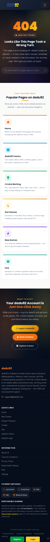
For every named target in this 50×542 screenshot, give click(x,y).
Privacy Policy (7, 461)
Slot (3, 430)
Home (4, 412)
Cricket (4, 425)
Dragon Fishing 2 (9, 421)
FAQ (3, 470)
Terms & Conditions (10, 457)
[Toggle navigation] (44, 5)
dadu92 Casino (8, 434)
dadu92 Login (7, 438)
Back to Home (26, 337)
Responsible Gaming (10, 466)
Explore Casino (26, 346)
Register (17, 539)
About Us (5, 453)
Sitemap (5, 474)
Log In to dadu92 (26, 328)
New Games (6, 417)
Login (32, 539)
